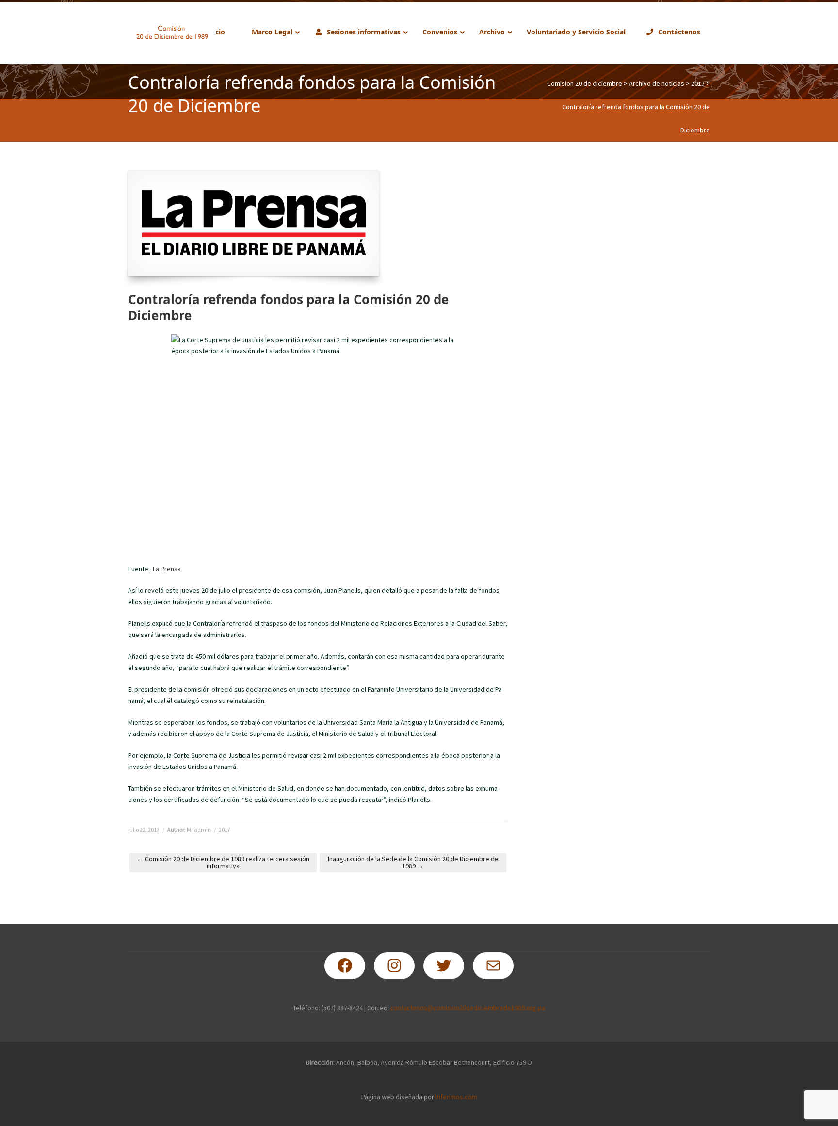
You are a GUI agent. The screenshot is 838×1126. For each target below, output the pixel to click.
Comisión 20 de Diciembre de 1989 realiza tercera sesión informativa (223, 862)
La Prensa (167, 568)
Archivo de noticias (656, 83)
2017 (698, 83)
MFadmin (199, 829)
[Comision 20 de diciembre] (172, 32)
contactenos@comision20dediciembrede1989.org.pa (467, 1007)
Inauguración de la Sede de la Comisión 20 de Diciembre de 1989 (413, 862)
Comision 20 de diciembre (584, 83)
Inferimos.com (456, 1097)
